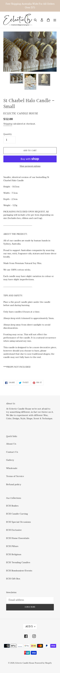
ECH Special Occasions (18, 522)
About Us (11, 444)
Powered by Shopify (43, 663)
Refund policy (13, 484)
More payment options (30, 166)
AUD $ (29, 626)
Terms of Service (15, 476)
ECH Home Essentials (17, 538)
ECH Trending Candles (18, 562)
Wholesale (11, 468)
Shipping (7, 124)
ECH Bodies (12, 506)
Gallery (10, 460)
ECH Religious (13, 554)
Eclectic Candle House (24, 663)
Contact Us (12, 452)
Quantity (7, 134)
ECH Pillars (12, 546)
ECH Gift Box (13, 579)
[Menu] (55, 20)
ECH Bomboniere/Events (19, 571)
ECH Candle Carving (17, 514)
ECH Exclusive (14, 530)
